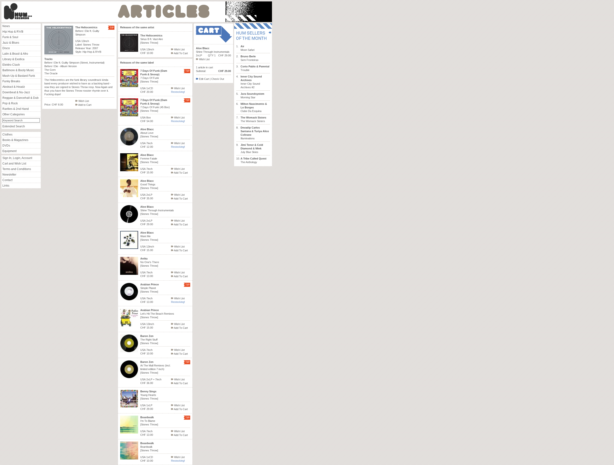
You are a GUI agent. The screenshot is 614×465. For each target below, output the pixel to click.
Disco (6, 48)
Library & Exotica (13, 59)
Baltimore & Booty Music (18, 70)
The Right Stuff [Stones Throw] (149, 340)
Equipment (9, 151)
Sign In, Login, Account (17, 158)
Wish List (83, 101)
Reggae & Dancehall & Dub (20, 98)
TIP (112, 27)
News (6, 26)
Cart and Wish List (14, 163)
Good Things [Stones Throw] (149, 184)
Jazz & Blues (10, 42)
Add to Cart (84, 104)
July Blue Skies (252, 148)
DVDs (6, 145)
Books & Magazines (15, 140)
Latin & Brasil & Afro (15, 53)
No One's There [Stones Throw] (149, 262)
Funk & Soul (10, 37)
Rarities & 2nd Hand (15, 109)
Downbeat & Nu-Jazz (16, 92)
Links (5, 185)
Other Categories (13, 114)
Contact (7, 180)
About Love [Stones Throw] (149, 133)
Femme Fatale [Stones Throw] (149, 158)
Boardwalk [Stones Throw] (149, 447)
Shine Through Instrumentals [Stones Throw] (157, 210)
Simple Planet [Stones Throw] (149, 288)
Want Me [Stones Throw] (149, 236)
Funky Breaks (11, 81)
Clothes (7, 134)
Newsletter (9, 174)
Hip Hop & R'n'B (12, 31)
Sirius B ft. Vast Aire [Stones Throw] (151, 39)
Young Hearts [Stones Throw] (149, 395)
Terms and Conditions (16, 169)
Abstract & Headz (13, 86)
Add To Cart (180, 53)
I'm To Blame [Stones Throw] (149, 421)
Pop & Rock (10, 103)
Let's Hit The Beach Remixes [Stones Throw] (157, 314)
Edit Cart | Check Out (211, 78)
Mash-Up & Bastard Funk (18, 75)
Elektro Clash (11, 64)
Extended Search (13, 126)
